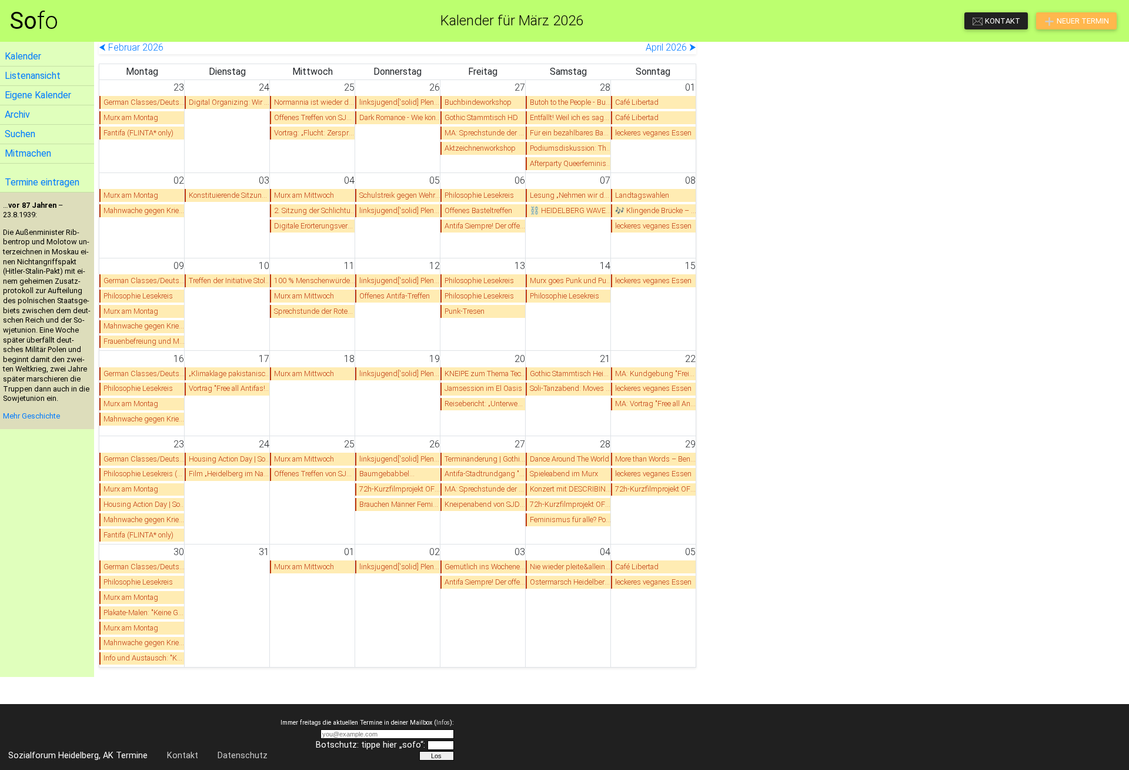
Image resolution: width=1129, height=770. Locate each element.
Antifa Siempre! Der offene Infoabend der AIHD (485, 225)
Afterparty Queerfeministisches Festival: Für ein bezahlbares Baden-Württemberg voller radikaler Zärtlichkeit (571, 163)
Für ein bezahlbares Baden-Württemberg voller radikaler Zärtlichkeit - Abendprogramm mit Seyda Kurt (571, 132)
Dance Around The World (569, 458)
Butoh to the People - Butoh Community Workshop (571, 102)
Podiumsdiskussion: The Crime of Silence (571, 148)
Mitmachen (28, 153)
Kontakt (182, 756)
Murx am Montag (130, 117)
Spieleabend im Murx (564, 473)
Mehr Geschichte (31, 415)
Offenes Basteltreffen (478, 210)
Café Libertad (637, 102)
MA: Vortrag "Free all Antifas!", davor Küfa (656, 403)
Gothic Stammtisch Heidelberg (571, 373)
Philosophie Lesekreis (479, 195)
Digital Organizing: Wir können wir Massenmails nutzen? (229, 102)
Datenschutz (243, 756)
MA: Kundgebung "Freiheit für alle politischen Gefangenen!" (656, 373)
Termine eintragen (42, 182)
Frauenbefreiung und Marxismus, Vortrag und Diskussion (144, 341)
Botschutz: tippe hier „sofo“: (370, 745)
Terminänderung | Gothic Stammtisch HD (485, 458)
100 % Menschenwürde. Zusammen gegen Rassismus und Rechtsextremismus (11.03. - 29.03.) (315, 280)
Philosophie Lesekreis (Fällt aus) (144, 473)
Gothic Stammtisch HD (481, 117)
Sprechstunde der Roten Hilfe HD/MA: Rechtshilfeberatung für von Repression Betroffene (315, 311)
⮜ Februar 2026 (131, 47)
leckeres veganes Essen (653, 132)
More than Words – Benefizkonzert (656, 458)
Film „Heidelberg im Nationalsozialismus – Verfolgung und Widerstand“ (229, 473)
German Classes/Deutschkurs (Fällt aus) (144, 458)
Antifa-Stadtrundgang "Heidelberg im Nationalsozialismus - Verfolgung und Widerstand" (485, 473)
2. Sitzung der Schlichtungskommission (315, 210)
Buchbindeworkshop (478, 102)
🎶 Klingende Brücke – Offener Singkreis (656, 210)
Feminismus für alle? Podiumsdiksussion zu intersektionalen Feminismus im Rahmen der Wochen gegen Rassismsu (571, 519)
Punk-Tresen (465, 311)
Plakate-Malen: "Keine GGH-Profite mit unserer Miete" (144, 612)
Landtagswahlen (642, 195)
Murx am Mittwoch (304, 195)
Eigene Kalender (38, 95)
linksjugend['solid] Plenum (400, 102)
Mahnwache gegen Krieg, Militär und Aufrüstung (144, 210)
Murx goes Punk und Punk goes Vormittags (571, 280)
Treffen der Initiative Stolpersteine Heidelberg (229, 280)
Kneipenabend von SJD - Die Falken (485, 504)
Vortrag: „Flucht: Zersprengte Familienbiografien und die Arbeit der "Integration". (315, 132)
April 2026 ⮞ (671, 47)
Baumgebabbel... (387, 473)
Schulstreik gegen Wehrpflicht (400, 195)
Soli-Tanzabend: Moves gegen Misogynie (571, 388)
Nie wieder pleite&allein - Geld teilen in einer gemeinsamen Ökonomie (571, 566)
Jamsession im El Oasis (483, 388)
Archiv (17, 114)
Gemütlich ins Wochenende (485, 566)
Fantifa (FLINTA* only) (138, 132)
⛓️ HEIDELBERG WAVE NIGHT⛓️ (571, 210)
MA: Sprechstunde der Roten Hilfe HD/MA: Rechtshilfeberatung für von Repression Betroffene (485, 132)
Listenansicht (33, 75)
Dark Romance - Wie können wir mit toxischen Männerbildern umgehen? (400, 117)
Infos (443, 722)
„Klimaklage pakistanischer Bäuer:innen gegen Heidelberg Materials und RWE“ (229, 373)
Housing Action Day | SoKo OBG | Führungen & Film (144, 504)
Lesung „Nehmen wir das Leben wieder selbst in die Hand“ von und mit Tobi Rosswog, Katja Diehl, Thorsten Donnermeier (571, 195)
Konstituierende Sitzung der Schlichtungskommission (229, 195)
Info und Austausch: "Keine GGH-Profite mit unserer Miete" (144, 657)
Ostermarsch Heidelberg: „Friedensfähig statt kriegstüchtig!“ (571, 582)
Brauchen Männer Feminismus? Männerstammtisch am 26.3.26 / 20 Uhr (400, 504)
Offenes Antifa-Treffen (394, 295)
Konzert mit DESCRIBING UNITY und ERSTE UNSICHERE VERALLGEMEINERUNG (571, 488)
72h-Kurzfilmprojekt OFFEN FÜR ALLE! (400, 488)
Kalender (23, 56)
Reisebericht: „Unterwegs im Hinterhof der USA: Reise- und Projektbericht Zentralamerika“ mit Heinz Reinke (485, 403)
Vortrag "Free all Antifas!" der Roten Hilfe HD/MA (229, 388)
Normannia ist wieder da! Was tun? (315, 102)
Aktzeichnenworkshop (480, 148)
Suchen (20, 134)
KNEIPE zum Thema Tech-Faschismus (485, 373)
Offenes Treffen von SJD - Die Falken (315, 117)
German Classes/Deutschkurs (144, 102)
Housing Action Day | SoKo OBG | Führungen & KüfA (229, 458)
